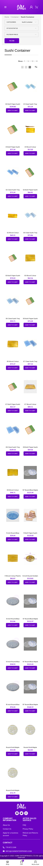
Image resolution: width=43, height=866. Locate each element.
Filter (11, 41)
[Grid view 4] (30, 67)
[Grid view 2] (22, 67)
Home (7, 17)
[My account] (31, 7)
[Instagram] (26, 813)
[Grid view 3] (26, 67)
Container (15, 17)
